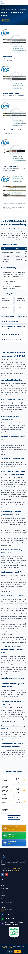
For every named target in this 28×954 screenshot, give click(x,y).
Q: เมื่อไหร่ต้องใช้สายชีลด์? (11, 321)
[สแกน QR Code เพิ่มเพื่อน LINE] (14, 932)
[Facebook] (2, 874)
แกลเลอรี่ (3, 892)
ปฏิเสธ (10, 951)
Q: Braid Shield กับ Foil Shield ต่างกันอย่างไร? (13, 328)
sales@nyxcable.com (11, 914)
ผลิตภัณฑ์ (8, 9)
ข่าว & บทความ (4, 889)
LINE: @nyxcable (9, 918)
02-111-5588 (8, 910)
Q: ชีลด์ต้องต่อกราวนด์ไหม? (11, 334)
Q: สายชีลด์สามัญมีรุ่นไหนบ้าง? (12, 340)
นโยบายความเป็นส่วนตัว (6, 902)
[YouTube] (6, 874)
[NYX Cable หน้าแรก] (3, 2)
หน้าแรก (2, 9)
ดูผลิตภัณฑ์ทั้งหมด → (14, 817)
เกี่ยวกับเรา (3, 895)
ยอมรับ (17, 951)
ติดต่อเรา (3, 899)
